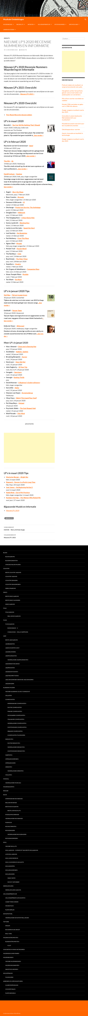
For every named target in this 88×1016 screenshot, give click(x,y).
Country (6, 568)
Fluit (9, 945)
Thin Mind (21, 413)
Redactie (24, 50)
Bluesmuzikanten (11, 560)
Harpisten (8, 755)
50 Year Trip (23, 367)
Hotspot (21, 403)
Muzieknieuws (7, 24)
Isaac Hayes (11, 878)
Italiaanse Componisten (16, 719)
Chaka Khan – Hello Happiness (18, 632)
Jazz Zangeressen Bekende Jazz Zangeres (19, 679)
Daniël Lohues (9, 174)
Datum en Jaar (73, 24)
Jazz (4, 636)
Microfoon (9, 906)
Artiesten (31, 24)
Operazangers (10, 763)
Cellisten (8, 695)
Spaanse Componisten (15, 731)
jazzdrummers (10, 652)
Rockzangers (10, 830)
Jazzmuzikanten (11, 656)
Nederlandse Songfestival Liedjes (17, 918)
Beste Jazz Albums (11, 640)
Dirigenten (9, 739)
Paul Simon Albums (14, 616)
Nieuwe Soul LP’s (11, 846)
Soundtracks (8, 973)
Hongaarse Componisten (16, 715)
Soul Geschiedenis (11, 858)
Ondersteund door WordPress (11, 1013)
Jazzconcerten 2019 (12, 648)
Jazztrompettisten (12, 675)
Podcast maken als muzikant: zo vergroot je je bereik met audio (72, 86)
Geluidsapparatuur (44, 24)
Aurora (24, 357)
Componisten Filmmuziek (16, 735)
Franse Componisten (15, 711)
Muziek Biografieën (12, 965)
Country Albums (11, 576)
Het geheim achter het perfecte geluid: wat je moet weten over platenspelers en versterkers (72, 93)
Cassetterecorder (11, 902)
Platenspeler (9, 910)
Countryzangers (11, 580)
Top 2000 (6, 921)
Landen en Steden (8, 29)
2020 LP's (7, 38)
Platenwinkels (10, 993)
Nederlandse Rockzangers (17, 834)
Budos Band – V (13, 628)
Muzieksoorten (8, 787)
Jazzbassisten (10, 644)
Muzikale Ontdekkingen (13, 19)
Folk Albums (9, 612)
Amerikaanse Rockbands (14, 798)
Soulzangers (9, 874)
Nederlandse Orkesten (16, 771)
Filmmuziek (9, 977)
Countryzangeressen (13, 584)
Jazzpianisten (10, 668)
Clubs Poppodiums (11, 985)
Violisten (8, 775)
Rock (5, 794)
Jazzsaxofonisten (11, 671)
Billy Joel (8, 933)
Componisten (10, 699)
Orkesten (8, 767)
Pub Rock (8, 822)
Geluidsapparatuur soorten (71, 129)
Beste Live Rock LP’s (14, 810)
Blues (5, 552)
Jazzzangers (9, 683)
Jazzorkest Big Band (12, 664)
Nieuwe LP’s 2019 (12, 510)
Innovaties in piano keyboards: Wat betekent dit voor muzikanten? (72, 118)
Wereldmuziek (8, 886)
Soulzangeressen (11, 870)
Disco (5, 592)
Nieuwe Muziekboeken (13, 961)
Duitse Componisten (15, 707)
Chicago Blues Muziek (13, 564)
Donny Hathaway (14, 882)
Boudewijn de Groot (12, 929)
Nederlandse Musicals (13, 783)
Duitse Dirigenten (14, 743)
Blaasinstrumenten (12, 941)
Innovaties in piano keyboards (14, 949)
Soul (5, 842)
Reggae (5, 791)
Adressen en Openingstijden (13, 981)
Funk (5, 620)
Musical (6, 779)
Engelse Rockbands (12, 814)
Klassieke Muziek (9, 687)
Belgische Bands (11, 802)
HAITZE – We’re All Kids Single (14, 528)
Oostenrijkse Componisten (17, 727)
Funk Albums (9, 624)
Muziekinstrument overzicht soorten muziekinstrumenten (73, 124)
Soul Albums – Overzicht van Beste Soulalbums (21, 850)
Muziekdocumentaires (11, 953)
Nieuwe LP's (9, 518)
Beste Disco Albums (12, 596)
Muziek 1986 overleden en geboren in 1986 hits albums (72, 105)
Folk (5, 608)
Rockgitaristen (10, 826)
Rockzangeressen (11, 838)
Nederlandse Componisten (17, 723)
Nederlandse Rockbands (14, 818)
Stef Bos (7, 295)
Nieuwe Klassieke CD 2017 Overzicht (17, 691)
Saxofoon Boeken (11, 969)
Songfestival (7, 914)
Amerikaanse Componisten (17, 703)
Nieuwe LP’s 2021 (10, 536)
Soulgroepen (10, 866)
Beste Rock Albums (11, 806)
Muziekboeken (8, 957)
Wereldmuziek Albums (13, 890)
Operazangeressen (12, 759)
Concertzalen (10, 989)
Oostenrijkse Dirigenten (16, 751)
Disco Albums (10, 604)
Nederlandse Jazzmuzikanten (18, 660)
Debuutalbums (10, 588)
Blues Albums (10, 556)
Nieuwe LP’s (19, 24)
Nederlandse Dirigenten (16, 747)
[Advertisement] (29, 448)
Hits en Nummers (59, 24)
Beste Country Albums (13, 572)
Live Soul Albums (11, 854)
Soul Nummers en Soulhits (14, 862)
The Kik (7, 161)
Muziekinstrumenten (10, 937)
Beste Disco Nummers (12, 600)
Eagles (7, 925)
